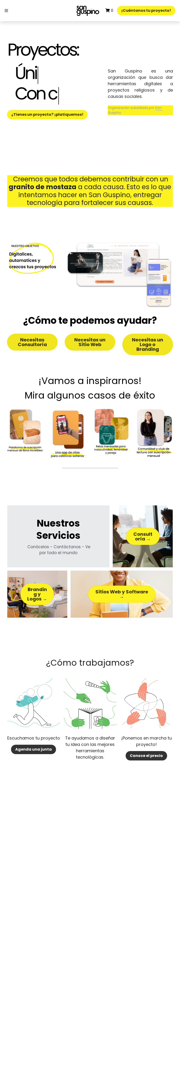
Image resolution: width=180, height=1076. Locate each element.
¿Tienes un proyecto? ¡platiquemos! (47, 114)
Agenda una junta (33, 749)
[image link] (88, 10)
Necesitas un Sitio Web (89, 342)
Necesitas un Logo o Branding (147, 344)
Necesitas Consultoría (32, 342)
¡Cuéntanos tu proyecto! (146, 10)
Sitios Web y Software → (121, 594)
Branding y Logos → (37, 594)
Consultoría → (142, 536)
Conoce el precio (146, 755)
